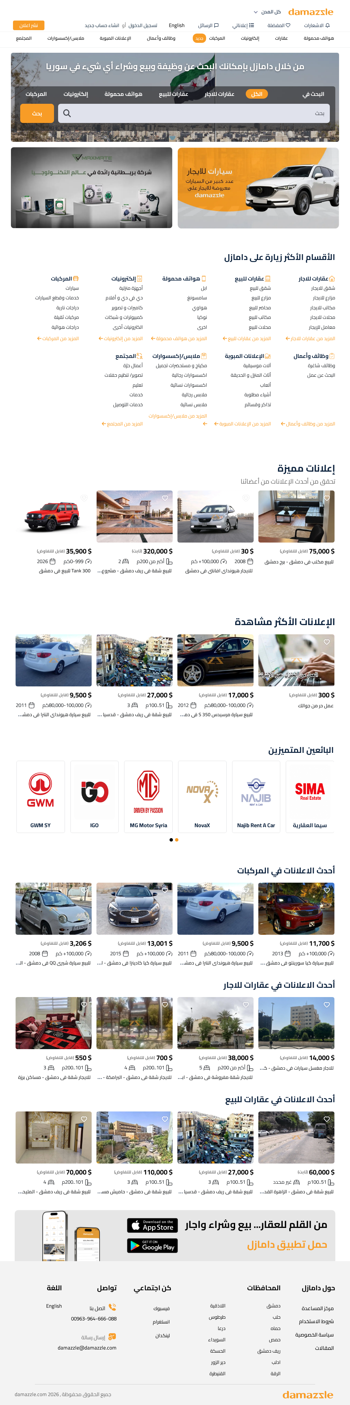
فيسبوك (161, 1308)
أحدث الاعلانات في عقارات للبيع (280, 1100)
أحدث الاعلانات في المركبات (286, 871)
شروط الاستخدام (316, 1321)
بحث (37, 113)
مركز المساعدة (318, 1308)
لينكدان (163, 1335)
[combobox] (201, 113)
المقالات (324, 1348)
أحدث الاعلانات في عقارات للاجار (279, 985)
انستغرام (161, 1321)
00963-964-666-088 (94, 1318)
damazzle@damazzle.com (87, 1348)
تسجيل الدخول (143, 25)
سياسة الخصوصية (314, 1335)
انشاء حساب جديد (102, 25)
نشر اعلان (28, 25)
